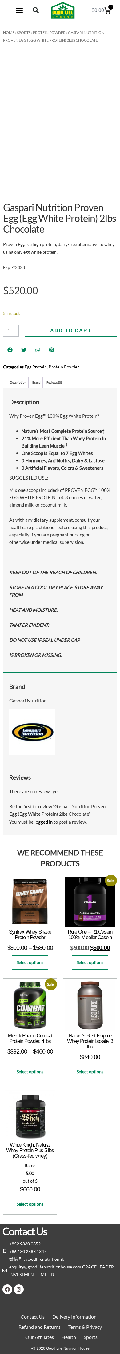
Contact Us (33, 1317)
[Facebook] (7, 1289)
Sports (23, 32)
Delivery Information (74, 1317)
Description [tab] (18, 382)
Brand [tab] (36, 382)
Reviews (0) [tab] (54, 382)
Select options (30, 962)
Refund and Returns (39, 1327)
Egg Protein (36, 366)
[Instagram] (19, 1289)
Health (69, 1337)
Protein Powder (49, 32)
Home (8, 32)
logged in (43, 822)
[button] (19, 10)
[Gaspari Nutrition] (32, 753)
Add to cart (70, 330)
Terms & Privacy (85, 1327)
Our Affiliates (39, 1337)
